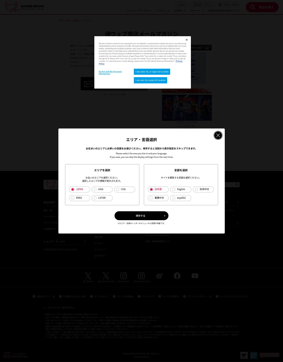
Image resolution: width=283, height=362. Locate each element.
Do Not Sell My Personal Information (110, 72)
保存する (140, 215)
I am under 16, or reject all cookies (152, 71)
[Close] (186, 39)
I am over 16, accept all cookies (150, 80)
